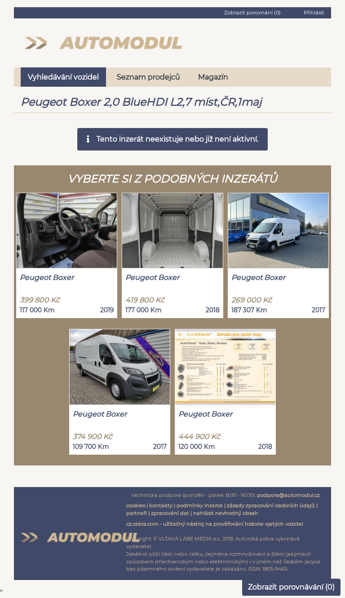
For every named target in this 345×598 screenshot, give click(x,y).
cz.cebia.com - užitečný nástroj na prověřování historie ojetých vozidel (214, 524)
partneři (136, 513)
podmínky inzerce (200, 505)
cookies (135, 505)
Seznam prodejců (148, 77)
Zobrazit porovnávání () (291, 587)
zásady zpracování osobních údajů (271, 505)
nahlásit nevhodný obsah (225, 513)
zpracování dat (170, 513)
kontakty (160, 505)
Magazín (213, 77)
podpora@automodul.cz (288, 495)
